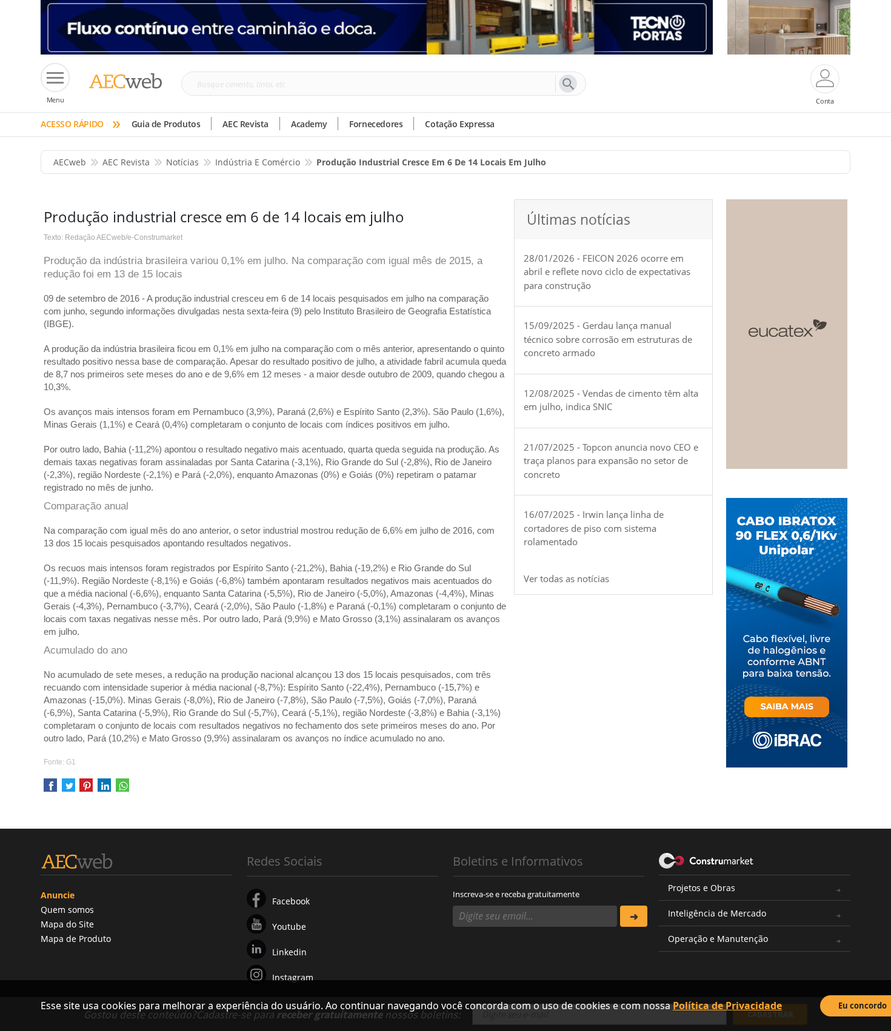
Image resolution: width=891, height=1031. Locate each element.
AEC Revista (245, 124)
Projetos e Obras (701, 887)
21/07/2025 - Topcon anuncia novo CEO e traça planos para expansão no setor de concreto (611, 460)
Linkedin (289, 952)
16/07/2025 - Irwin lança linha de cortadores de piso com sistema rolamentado (594, 528)
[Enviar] (633, 916)
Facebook (291, 901)
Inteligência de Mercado (717, 913)
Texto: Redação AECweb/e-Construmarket (113, 237)
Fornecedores (375, 124)
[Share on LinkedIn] (104, 789)
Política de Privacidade (727, 1005)
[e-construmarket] (706, 860)
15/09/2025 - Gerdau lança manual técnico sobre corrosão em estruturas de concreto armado (608, 339)
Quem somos (67, 909)
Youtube (289, 926)
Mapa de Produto (76, 938)
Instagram (292, 977)
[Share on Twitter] (68, 789)
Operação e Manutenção (718, 938)
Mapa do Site (67, 924)
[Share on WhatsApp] (122, 789)
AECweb (69, 162)
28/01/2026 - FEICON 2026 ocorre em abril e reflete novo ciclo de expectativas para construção (607, 271)
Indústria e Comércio (257, 162)
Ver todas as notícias (566, 578)
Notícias (182, 162)
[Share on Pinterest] (86, 789)
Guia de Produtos (166, 124)
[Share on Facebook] (50, 789)
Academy (309, 124)
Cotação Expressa (460, 124)
